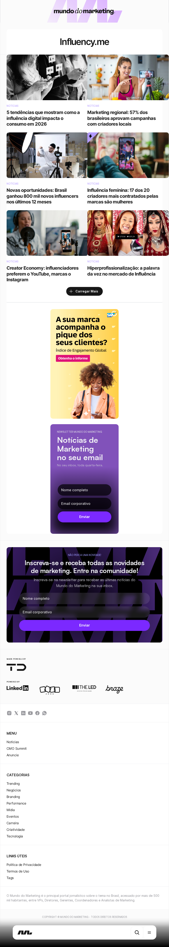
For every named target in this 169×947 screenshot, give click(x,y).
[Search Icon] (137, 932)
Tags (10, 878)
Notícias (13, 742)
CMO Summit (17, 748)
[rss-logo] (37, 713)
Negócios (14, 790)
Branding (13, 797)
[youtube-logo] (30, 713)
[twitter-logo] (16, 713)
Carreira (13, 823)
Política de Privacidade (24, 865)
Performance (16, 803)
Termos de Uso (18, 871)
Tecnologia (15, 836)
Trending (13, 783)
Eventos (13, 816)
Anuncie (13, 755)
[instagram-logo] (9, 713)
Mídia (11, 810)
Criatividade (16, 830)
